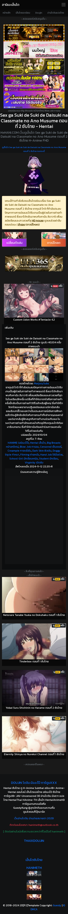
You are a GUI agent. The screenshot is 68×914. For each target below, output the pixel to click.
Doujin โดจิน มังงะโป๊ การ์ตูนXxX (34, 782)
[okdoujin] (34, 873)
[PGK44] (34, 33)
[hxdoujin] (34, 882)
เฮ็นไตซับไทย (34, 859)
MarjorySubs (41, 383)
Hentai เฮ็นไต (38, 443)
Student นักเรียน (48, 458)
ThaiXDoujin (34, 840)
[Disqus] (34, 519)
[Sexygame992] (34, 66)
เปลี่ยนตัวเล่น (14, 242)
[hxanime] (34, 896)
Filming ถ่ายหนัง (29, 455)
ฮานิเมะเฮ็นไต (10, 4)
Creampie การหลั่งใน (19, 451)
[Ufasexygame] (34, 83)
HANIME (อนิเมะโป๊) (18, 443)
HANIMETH (34, 867)
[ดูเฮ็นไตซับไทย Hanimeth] (34, 887)
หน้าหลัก (6, 13)
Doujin (38, 13)
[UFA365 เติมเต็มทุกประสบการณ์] (34, 263)
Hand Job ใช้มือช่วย (51, 455)
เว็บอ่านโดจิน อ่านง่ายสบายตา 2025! (34, 818)
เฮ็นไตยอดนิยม (23, 13)
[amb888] (34, 100)
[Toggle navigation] (63, 4)
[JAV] (34, 49)
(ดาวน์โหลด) (32, 224)
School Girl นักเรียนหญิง (23, 458)
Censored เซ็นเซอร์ (51, 447)
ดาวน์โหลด (53, 242)
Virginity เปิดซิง (34, 462)
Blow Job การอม (29, 447)
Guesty (57, 905)
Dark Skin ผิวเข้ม (41, 451)
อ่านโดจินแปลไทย (55, 13)
